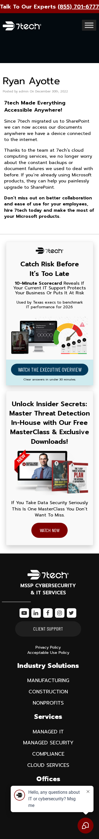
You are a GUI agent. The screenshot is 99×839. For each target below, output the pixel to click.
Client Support (48, 629)
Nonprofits (48, 703)
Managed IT (48, 732)
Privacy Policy (48, 647)
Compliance (48, 754)
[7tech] (22, 24)
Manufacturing (48, 680)
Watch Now (49, 530)
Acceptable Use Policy (48, 653)
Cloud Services (48, 765)
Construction (48, 692)
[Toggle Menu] (89, 25)
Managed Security (48, 743)
